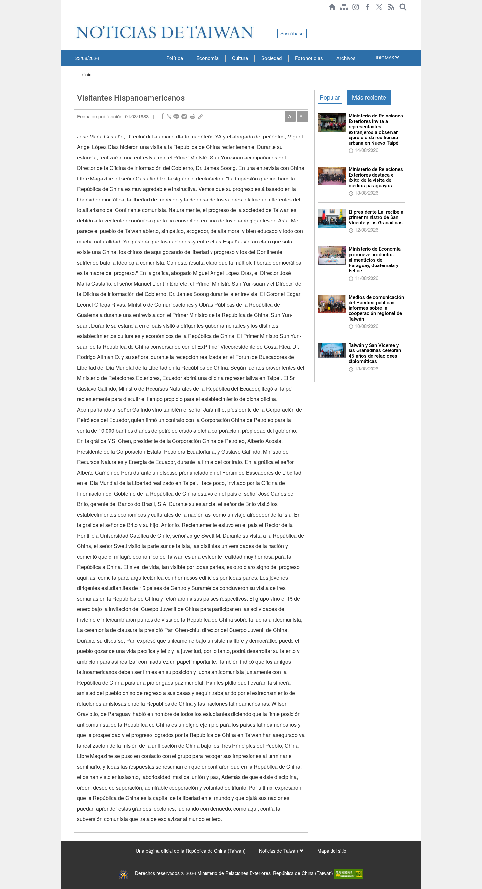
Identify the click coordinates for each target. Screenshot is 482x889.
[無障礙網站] (348, 873)
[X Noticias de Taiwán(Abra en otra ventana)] (379, 7)
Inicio (85, 74)
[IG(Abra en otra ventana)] (356, 7)
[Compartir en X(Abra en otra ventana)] (169, 116)
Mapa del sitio (331, 850)
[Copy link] (200, 116)
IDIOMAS (385, 57)
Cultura (240, 58)
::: (76, 17)
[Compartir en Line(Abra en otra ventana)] (176, 116)
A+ (302, 116)
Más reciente (369, 97)
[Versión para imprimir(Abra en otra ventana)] (192, 116)
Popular (330, 97)
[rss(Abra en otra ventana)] (391, 7)
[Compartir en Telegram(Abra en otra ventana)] (184, 116)
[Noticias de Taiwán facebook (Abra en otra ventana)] (367, 7)
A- (290, 116)
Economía (207, 58)
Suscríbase (292, 33)
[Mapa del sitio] (344, 7)
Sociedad (271, 58)
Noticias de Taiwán (279, 850)
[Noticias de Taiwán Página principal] (332, 7)
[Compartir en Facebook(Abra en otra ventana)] (162, 116)
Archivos (346, 58)
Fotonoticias (309, 58)
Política (174, 58)
